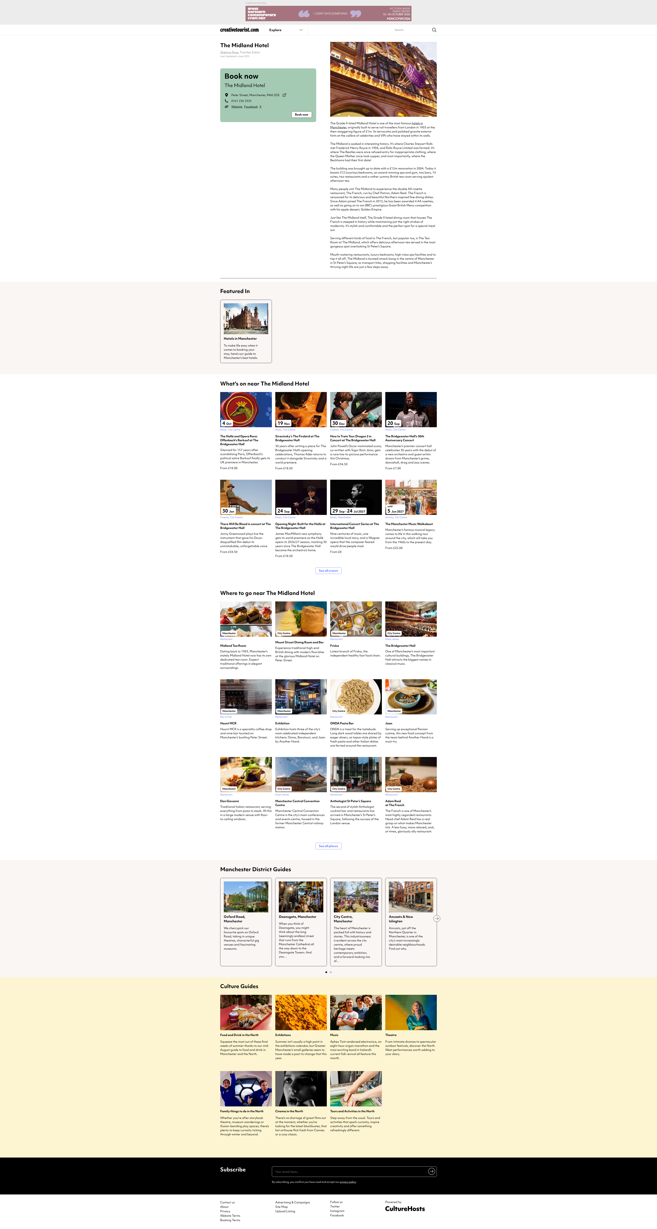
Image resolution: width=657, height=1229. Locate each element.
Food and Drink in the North (239, 1035)
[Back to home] (239, 30)
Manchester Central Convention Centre (297, 803)
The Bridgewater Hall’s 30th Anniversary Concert (404, 438)
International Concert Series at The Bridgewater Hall (354, 526)
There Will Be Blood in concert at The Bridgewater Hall (245, 526)
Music (334, 1035)
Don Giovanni (229, 801)
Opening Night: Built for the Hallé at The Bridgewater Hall (300, 526)
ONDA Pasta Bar (342, 723)
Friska (334, 646)
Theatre (391, 1035)
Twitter (335, 1206)
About (224, 1206)
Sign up (432, 1171)
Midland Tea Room (233, 646)
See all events (328, 571)
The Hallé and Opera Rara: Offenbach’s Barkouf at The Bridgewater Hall (239, 440)
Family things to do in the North (241, 1111)
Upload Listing (285, 1211)
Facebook (251, 107)
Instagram (337, 1211)
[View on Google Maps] (284, 95)
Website (236, 107)
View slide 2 (331, 972)
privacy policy (348, 1182)
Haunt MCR (228, 723)
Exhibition (282, 723)
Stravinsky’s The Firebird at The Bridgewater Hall (297, 438)
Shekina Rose (229, 52)
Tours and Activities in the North (352, 1111)
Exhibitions (283, 1035)
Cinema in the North (289, 1111)
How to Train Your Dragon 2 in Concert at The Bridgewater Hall (353, 438)
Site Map (281, 1206)
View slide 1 (326, 972)
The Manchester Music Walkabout (409, 524)
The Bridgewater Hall (400, 646)
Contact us (227, 1202)
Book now (301, 114)
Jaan (388, 723)
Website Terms (230, 1215)
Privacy (225, 1211)
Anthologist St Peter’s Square (350, 801)
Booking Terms (230, 1220)
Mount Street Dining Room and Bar (299, 642)
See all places (328, 846)
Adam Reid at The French (394, 803)
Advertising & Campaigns (292, 1202)
